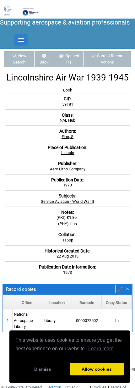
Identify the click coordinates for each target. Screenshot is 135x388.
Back (44, 62)
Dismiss (42, 369)
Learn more (101, 348)
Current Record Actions (109, 58)
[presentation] (67, 320)
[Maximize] (120, 289)
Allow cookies (97, 369)
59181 (67, 104)
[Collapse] (127, 289)
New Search (19, 58)
